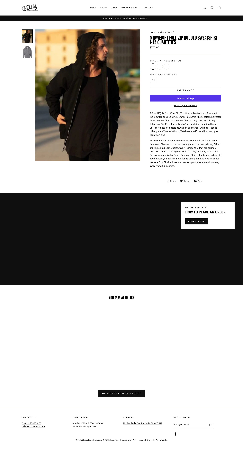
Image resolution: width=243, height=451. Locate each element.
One (153, 66)
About (103, 8)
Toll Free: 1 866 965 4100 (33, 426)
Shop (114, 8)
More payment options (185, 105)
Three (166, 66)
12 (153, 80)
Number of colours (165, 61)
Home (93, 8)
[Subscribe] (211, 425)
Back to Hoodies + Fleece (123, 393)
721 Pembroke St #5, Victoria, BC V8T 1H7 (142, 423)
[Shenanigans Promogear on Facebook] (175, 434)
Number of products (163, 74)
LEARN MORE (196, 221)
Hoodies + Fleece (164, 32)
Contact (148, 8)
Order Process (130, 8)
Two (160, 66)
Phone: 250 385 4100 (31, 423)
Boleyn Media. (161, 440)
